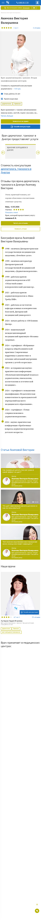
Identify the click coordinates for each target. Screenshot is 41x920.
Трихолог (17, 104)
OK (34, 8)
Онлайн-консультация (22, 126)
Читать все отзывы (20, 223)
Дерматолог (6, 104)
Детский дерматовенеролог (11, 632)
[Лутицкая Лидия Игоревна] (20, 603)
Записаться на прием (20, 121)
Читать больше (7, 116)
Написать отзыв (21, 229)
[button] (9, 28)
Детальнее (26, 8)
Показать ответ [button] (11, 212)
